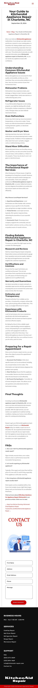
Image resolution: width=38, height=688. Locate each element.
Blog (13, 32)
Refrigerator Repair (11, 636)
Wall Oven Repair (10, 633)
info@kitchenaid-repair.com (14, 663)
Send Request (18, 602)
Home (8, 32)
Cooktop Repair (9, 630)
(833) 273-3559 (9, 658)
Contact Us (8, 666)
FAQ (5, 655)
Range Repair (8, 639)
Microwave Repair (10, 642)
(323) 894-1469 (9, 660)
